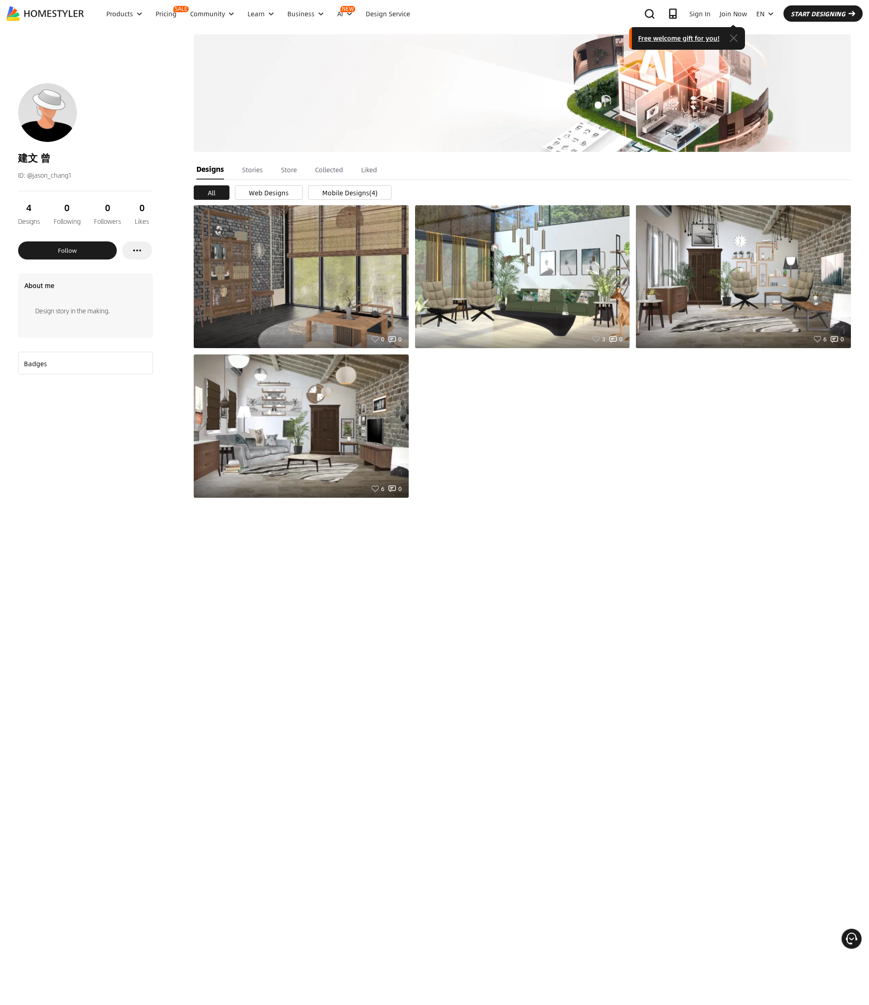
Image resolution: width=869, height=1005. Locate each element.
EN (760, 14)
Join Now (733, 14)
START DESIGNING (818, 14)
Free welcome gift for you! (679, 37)
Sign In (700, 14)
